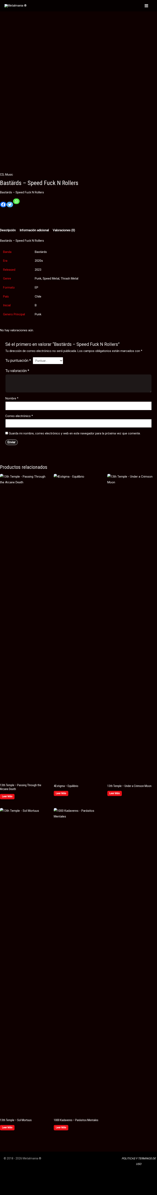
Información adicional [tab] (34, 230)
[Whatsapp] (16, 202)
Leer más (7, 796)
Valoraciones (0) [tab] (64, 230)
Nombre (11, 398)
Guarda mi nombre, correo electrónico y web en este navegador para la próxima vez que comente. (75, 433)
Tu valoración (17, 371)
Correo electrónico (19, 416)
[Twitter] (10, 206)
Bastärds (41, 252)
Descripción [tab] (8, 230)
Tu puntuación (18, 360)
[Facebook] (3, 206)
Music (9, 174)
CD (2, 174)
